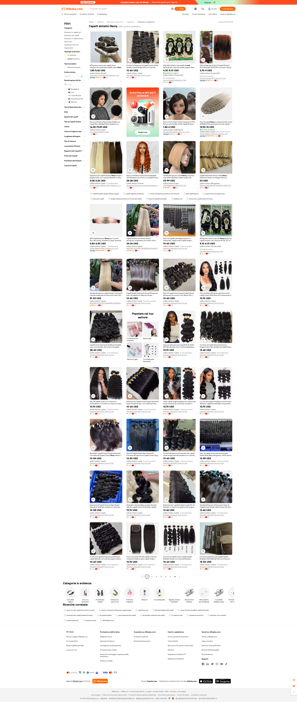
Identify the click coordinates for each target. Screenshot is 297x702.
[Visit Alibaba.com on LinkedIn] (207, 664)
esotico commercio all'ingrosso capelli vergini (116, 610)
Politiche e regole (106, 661)
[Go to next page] (180, 577)
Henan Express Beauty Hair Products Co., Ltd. (106, 185)
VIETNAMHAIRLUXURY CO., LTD (174, 185)
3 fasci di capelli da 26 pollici (157, 199)
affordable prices (108, 620)
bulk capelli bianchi (192, 194)
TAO (166, 691)
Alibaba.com (192, 681)
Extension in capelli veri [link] (146, 22)
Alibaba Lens (78, 681)
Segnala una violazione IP (177, 654)
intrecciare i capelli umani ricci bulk (200, 199)
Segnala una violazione (176, 659)
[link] (294, 680)
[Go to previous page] (142, 577)
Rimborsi (171, 650)
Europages (182, 691)
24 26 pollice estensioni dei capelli (153, 615)
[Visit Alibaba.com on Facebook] (203, 664)
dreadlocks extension (196, 615)
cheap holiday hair (73, 620)
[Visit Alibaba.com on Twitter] (212, 664)
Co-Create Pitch (72, 641)
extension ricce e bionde (218, 615)
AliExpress (115, 691)
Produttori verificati (141, 637)
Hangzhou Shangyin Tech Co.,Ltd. (138, 75)
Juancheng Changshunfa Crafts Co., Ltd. (104, 75)
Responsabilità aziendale (75, 645)
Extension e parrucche (115, 22)
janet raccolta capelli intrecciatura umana (81, 610)
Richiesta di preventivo (142, 641)
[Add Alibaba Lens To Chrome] (100, 681)
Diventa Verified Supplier (210, 650)
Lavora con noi (71, 650)
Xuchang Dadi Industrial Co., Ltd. (174, 80)
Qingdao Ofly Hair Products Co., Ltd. (176, 132)
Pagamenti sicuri (106, 637)
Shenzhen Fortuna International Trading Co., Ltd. (142, 185)
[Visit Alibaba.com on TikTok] (226, 664)
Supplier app (152, 681)
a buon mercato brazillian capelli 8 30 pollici (194, 610)
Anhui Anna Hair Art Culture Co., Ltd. (213, 78)
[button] (172, 8)
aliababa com (178, 199)
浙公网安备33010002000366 (186, 698)
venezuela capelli (98, 199)
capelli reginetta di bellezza (135, 194)
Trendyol (173, 691)
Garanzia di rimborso (107, 641)
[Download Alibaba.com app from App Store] (206, 681)
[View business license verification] (169, 698)
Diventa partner (207, 654)
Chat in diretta (173, 641)
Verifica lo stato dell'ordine (211, 645)
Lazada (148, 691)
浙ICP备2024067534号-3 (208, 698)
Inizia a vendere (207, 641)
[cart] (203, 9)
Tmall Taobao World (137, 691)
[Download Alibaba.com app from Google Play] (223, 681)
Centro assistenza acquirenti (178, 637)
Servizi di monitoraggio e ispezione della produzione (114, 655)
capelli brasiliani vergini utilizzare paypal (106, 194)
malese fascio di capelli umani (215, 194)
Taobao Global (158, 691)
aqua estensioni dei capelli (127, 615)
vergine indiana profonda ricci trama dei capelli (126, 199)
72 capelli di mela (177, 615)
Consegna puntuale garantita (110, 645)
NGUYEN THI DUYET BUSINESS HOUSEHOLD (142, 248)
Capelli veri (130, 22)
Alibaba (91, 22)
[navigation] (74, 299)
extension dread (90, 620)
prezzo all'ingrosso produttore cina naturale (164, 194)
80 (175, 576)
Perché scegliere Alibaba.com (77, 637)
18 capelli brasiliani (105, 615)
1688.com (124, 691)
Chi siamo (70, 632)
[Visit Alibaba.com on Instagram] (217, 664)
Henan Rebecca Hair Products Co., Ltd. (214, 134)
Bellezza (100, 22)
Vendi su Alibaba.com (209, 637)
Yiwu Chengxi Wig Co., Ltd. (99, 132)
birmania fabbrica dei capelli (164, 610)
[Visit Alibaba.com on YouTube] (221, 664)
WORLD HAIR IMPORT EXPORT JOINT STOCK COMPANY (216, 185)
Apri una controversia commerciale (180, 645)
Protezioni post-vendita (108, 650)
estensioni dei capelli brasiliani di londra (80, 615)
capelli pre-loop (143, 610)
